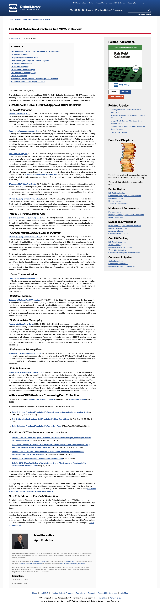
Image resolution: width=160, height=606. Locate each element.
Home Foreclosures (116, 217)
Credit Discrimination (117, 250)
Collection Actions (115, 261)
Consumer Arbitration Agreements (122, 266)
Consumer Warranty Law (118, 233)
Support (91, 593)
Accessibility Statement (117, 3)
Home (11, 19)
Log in (145, 3)
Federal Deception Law (117, 228)
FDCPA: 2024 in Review (119, 132)
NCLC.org (76, 3)
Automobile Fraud (115, 231)
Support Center (101, 3)
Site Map (124, 593)
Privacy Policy (115, 598)
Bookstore (87, 10)
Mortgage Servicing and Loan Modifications (126, 215)
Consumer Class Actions (118, 264)
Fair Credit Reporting (117, 242)
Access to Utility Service (118, 203)
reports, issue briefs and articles (31, 563)
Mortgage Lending (116, 212)
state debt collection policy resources (72, 563)
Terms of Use (102, 598)
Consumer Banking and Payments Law (124, 252)
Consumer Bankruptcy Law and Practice (124, 196)
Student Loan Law (115, 198)
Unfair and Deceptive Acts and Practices (124, 226)
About (84, 3)
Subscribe (125, 92)
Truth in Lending (115, 245)
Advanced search (144, 14)
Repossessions (114, 201)
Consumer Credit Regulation (120, 247)
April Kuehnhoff (15, 38)
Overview (113, 92)
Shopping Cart (132, 3)
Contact (91, 3)
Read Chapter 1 (116, 97)
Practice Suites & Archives (108, 10)
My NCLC (75, 10)
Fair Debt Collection (116, 193)
